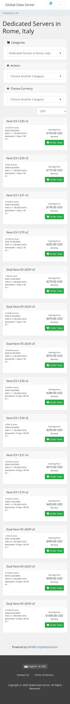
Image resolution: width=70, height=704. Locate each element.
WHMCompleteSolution (43, 647)
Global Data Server (20, 4)
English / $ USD (37, 666)
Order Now (55, 142)
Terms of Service (43, 675)
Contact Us (23, 675)
